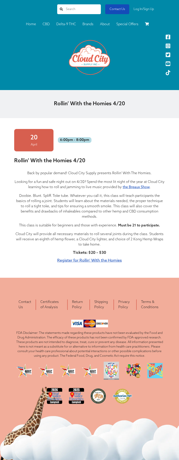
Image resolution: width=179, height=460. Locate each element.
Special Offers (127, 24)
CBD (46, 24)
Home (31, 24)
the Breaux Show (136, 187)
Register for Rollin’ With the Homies (89, 261)
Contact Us (117, 9)
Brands (88, 24)
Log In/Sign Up (144, 9)
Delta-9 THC (66, 24)
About (105, 24)
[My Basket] (147, 25)
